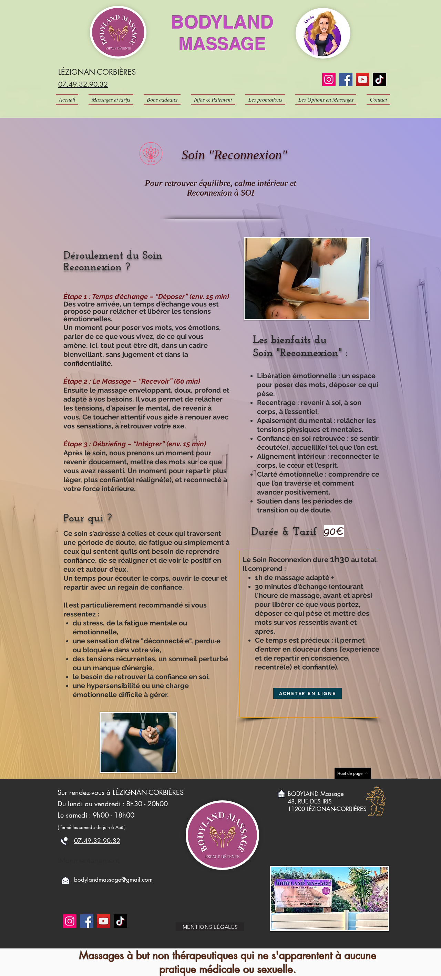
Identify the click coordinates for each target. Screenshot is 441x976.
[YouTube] (362, 79)
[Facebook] (345, 79)
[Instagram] (329, 79)
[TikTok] (379, 79)
